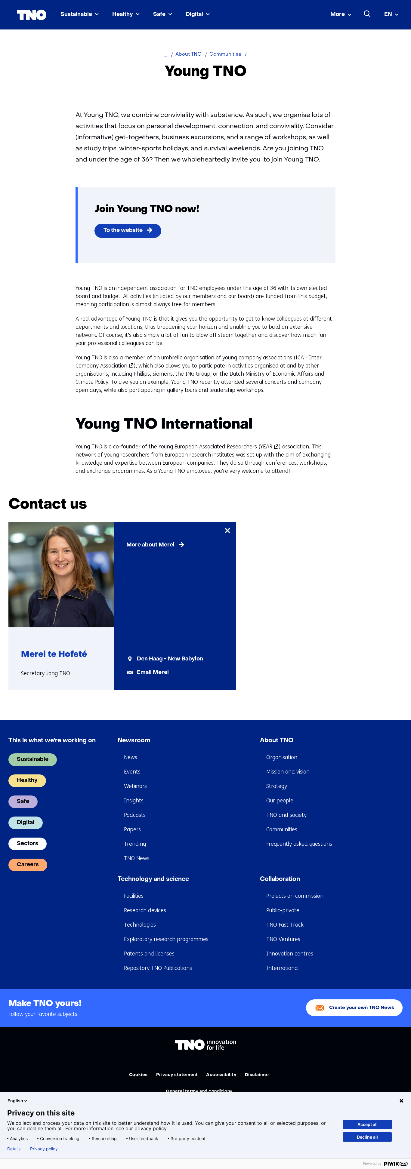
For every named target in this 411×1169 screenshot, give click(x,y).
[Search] (367, 14)
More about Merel (150, 545)
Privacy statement (177, 1075)
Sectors (27, 843)
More (337, 14)
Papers (132, 829)
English (15, 1100)
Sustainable (76, 14)
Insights (134, 800)
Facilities (134, 896)
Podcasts (135, 815)
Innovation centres (289, 953)
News (130, 757)
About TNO (276, 741)
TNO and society (286, 815)
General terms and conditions (199, 1092)
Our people (279, 800)
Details (13, 1148)
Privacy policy (44, 1148)
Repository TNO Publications (158, 968)
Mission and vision (288, 771)
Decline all (367, 1137)
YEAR (268, 446)
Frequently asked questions (299, 844)
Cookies (138, 1075)
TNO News (137, 858)
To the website (123, 230)
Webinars (135, 786)
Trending (135, 844)
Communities (281, 829)
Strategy (276, 786)
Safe (159, 14)
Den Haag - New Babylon (170, 659)
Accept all (367, 1124)
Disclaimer (257, 1075)
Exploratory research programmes (166, 939)
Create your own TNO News (361, 1008)
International (282, 968)
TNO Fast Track (285, 924)
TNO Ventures (283, 939)
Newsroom (134, 741)
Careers (28, 864)
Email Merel (153, 672)
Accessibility (221, 1075)
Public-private (282, 910)
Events (132, 771)
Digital (194, 14)
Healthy (122, 14)
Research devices (145, 910)
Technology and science (153, 879)
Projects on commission (294, 896)
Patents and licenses (149, 953)
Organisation (281, 757)
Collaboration (280, 879)
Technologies (140, 924)
